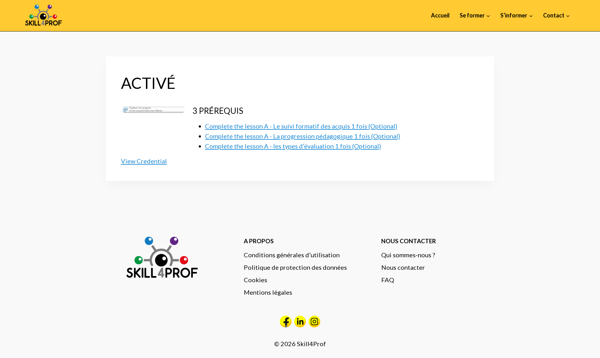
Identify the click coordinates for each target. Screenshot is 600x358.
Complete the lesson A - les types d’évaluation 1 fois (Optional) (293, 146)
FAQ (387, 279)
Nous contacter (403, 267)
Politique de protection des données (295, 267)
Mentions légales (268, 292)
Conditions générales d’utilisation (292, 255)
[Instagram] (314, 321)
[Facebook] (285, 321)
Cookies (255, 279)
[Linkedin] (300, 321)
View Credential (144, 161)
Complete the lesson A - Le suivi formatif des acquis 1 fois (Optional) (301, 126)
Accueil (440, 15)
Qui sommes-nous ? (408, 255)
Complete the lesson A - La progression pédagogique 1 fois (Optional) (302, 136)
